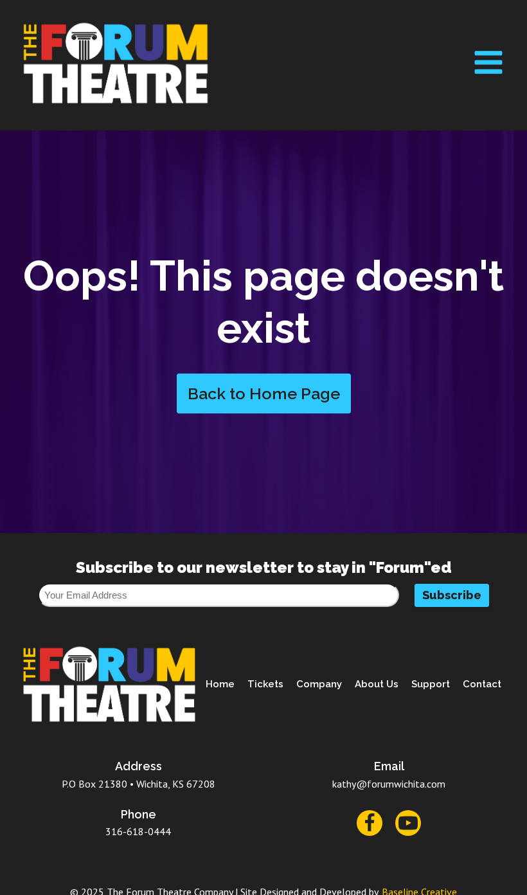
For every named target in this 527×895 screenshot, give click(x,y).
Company (319, 684)
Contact (482, 684)
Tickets (265, 684)
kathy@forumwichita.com (388, 783)
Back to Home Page (264, 393)
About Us (376, 684)
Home (220, 684)
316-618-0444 (138, 831)
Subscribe (451, 595)
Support (430, 684)
